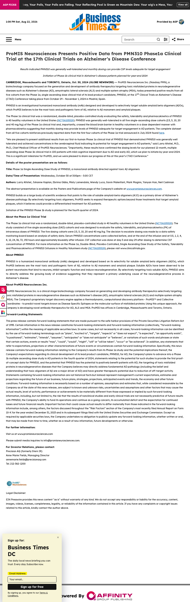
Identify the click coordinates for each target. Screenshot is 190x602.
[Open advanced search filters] (165, 39)
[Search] (158, 39)
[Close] (58, 537)
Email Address (17, 573)
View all (182, 4)
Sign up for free (32, 587)
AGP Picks (9, 4)
